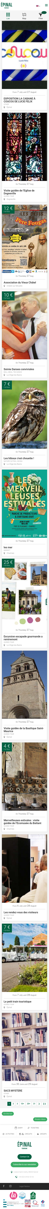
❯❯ (44, 1104)
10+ (22, 1104)
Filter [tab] (41, 18)
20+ (28, 1104)
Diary (20, 1128)
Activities (10, 1134)
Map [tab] (24, 18)
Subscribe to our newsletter (24, 1164)
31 (34, 1104)
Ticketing (35, 1128)
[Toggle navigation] (46, 5)
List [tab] (8, 18)
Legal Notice (24, 1186)
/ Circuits (26, 1134)
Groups (43, 1134)
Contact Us (24, 1157)
